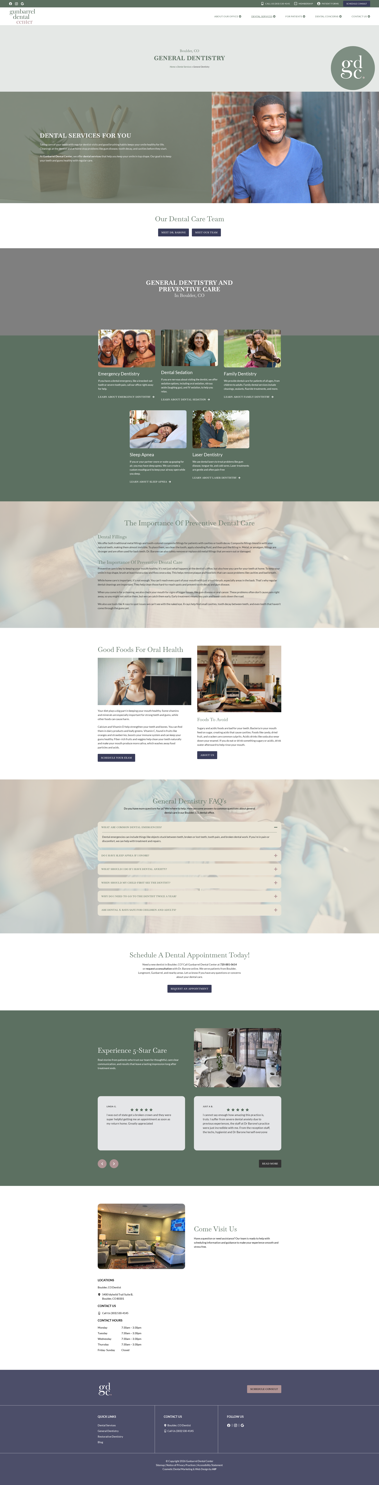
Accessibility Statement (210, 1465)
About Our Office (226, 16)
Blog (100, 1442)
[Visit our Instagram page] (16, 3)
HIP (214, 1469)
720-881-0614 (228, 964)
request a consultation (159, 968)
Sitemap (160, 1465)
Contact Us (359, 16)
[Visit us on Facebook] (10, 3)
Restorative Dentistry (110, 1436)
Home (172, 66)
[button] (189, 827)
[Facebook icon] (229, 1425)
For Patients (293, 16)
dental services (92, 156)
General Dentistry (108, 1431)
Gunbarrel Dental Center (57, 156)
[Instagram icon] (235, 1425)
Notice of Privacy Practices (181, 1465)
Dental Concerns (326, 16)
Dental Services (261, 16)
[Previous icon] (102, 1163)
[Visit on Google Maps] (22, 3)
